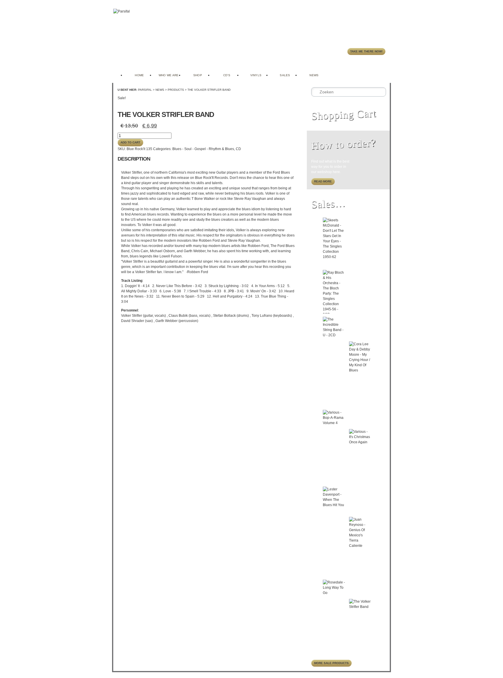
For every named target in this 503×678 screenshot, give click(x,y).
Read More (323, 181)
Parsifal (145, 89)
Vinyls (256, 75)
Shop (197, 75)
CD (238, 149)
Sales (285, 75)
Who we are (169, 75)
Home (139, 75)
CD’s (226, 75)
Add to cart (130, 142)
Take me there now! (366, 51)
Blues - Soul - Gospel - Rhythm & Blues (203, 149)
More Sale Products (331, 663)
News (313, 75)
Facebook (378, 70)
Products (176, 89)
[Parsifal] (121, 11)
